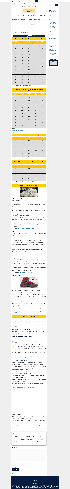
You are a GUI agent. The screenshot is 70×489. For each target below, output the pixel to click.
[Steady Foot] (15, 1)
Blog (37, 1)
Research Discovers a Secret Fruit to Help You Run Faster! (53, 45)
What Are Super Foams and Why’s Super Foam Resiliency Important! (52, 37)
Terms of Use (35, 481)
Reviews (24, 1)
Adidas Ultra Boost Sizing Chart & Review (27, 181)
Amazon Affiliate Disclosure (52, 1)
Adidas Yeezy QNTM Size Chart (25, 158)
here (40, 487)
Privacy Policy (42, 1)
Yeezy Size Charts (18, 429)
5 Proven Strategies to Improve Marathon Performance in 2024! (52, 49)
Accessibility (35, 483)
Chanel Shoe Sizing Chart (21, 253)
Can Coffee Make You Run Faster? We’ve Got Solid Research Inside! (53, 13)
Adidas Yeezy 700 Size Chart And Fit (26, 228)
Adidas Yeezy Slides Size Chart (25, 272)
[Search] (56, 5)
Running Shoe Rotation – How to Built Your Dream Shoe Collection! (53, 33)
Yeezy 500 (28, 412)
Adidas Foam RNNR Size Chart (18, 130)
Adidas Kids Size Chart (17, 132)
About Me (35, 477)
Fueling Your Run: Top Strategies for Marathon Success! (53, 41)
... (44, 443)
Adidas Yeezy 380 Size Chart (24, 85)
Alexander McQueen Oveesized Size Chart (25, 387)
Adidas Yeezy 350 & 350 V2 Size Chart (23, 32)
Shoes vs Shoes (31, 1)
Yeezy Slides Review (19, 31)
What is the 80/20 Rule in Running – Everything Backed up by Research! (53, 53)
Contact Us (35, 478)
